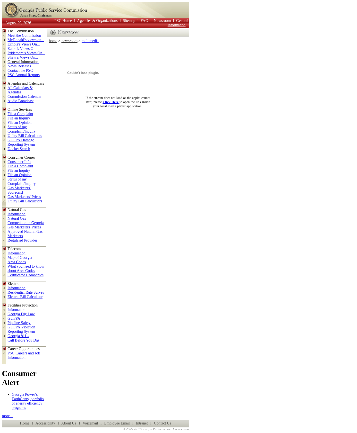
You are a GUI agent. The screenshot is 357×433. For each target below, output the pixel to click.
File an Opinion (20, 122)
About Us (68, 423)
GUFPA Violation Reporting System (21, 329)
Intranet (142, 423)
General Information (178, 22)
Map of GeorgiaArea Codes (20, 259)
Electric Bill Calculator (25, 297)
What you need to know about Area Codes (26, 268)
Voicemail (90, 423)
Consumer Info (19, 162)
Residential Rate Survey (26, 292)
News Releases (19, 66)
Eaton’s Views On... (23, 48)
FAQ (144, 20)
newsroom (69, 41)
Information (17, 214)
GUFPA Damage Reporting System (21, 142)
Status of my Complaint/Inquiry (22, 129)
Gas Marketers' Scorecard (19, 190)
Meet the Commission (24, 35)
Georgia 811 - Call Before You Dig (23, 338)
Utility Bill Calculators (25, 136)
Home (24, 423)
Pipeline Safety (19, 323)
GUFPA (14, 318)
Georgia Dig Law (21, 314)
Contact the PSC (20, 70)
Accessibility (45, 423)
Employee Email (117, 423)
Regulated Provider (22, 240)
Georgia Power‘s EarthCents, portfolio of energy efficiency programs (28, 401)
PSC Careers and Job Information (24, 355)
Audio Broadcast (21, 101)
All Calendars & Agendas (20, 90)
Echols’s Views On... (24, 44)
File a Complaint (20, 114)
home (53, 41)
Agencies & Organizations (97, 20)
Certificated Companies (25, 275)
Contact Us (162, 423)
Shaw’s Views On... (23, 57)
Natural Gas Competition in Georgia (26, 220)
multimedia (90, 41)
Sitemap (129, 20)
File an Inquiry (19, 118)
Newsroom (162, 20)
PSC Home (63, 20)
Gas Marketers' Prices (24, 197)
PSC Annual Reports (24, 75)
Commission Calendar (25, 96)
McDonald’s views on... (26, 40)
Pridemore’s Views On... (26, 53)
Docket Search (19, 149)
